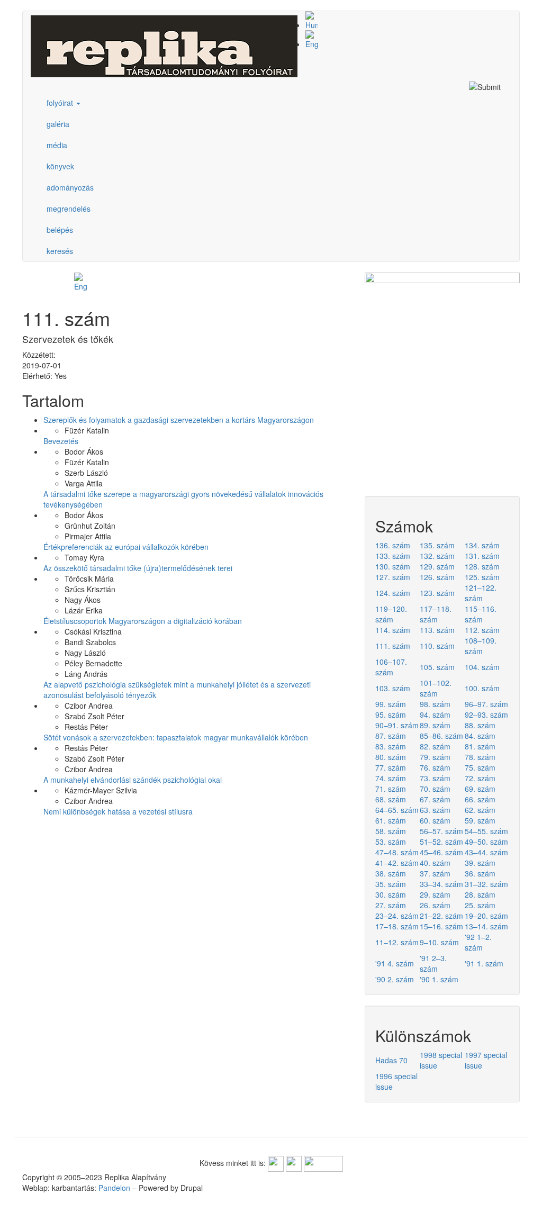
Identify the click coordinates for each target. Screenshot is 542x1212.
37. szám (435, 873)
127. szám (392, 577)
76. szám (435, 767)
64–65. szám (397, 809)
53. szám (390, 841)
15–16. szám (441, 926)
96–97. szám (486, 704)
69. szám (480, 788)
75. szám (480, 767)
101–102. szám (435, 688)
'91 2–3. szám (433, 963)
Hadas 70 (391, 1060)
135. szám (437, 545)
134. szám (482, 545)
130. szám (392, 566)
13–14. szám (486, 926)
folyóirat (61, 102)
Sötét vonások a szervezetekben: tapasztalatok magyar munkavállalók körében (175, 737)
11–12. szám (397, 942)
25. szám (480, 905)
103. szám (392, 688)
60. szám (435, 820)
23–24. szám (397, 915)
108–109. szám (480, 645)
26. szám (435, 905)
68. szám (390, 799)
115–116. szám (480, 614)
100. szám (482, 688)
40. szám (435, 862)
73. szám (435, 778)
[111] (80, 282)
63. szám (435, 809)
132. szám (437, 555)
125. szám (482, 577)
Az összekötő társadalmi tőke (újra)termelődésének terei (137, 568)
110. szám (437, 645)
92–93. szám (486, 714)
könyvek (60, 166)
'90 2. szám (394, 979)
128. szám (482, 566)
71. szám (390, 788)
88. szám (480, 725)
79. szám (435, 757)
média (57, 145)
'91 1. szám (484, 963)
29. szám (435, 894)
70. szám (435, 788)
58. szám (390, 831)
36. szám (480, 873)
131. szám (482, 555)
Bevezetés (60, 441)
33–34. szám (441, 884)
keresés (60, 251)
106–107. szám (391, 666)
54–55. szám (486, 831)
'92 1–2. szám (478, 942)
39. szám (480, 862)
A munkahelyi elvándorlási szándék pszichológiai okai (132, 779)
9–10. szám (439, 942)
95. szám (390, 714)
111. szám (392, 645)
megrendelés (69, 208)
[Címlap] (168, 46)
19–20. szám (486, 915)
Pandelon (114, 1187)
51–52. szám (441, 841)
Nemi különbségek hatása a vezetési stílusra (118, 811)
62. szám (480, 809)
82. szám (435, 746)
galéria (58, 124)
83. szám (390, 746)
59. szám (480, 820)
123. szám (437, 592)
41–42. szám (397, 862)
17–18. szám (397, 926)
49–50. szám (486, 841)
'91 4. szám (394, 963)
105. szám (437, 667)
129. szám (437, 566)
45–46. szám (441, 852)
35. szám (390, 884)
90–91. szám (397, 725)
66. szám (480, 799)
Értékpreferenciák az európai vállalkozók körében (126, 546)
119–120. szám (391, 614)
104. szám (482, 667)
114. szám (392, 630)
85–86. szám (441, 735)
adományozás (70, 187)
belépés (60, 229)
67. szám (435, 799)
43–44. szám (486, 852)
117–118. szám (435, 614)
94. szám (435, 714)
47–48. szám (397, 852)
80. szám (390, 757)
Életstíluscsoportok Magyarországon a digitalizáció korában (142, 621)
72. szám (480, 778)
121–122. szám (480, 592)
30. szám (390, 894)
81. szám (480, 746)
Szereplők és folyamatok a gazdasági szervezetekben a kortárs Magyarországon (178, 419)
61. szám (390, 820)
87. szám (390, 735)
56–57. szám (441, 831)
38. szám (390, 873)
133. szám (392, 555)
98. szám (435, 704)
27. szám (390, 905)
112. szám (482, 630)
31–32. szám (486, 884)
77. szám (390, 767)
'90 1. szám (439, 979)
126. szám (437, 577)
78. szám (480, 757)
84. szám (480, 735)
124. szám (392, 592)
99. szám (390, 704)
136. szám (392, 545)
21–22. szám (441, 915)
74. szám (390, 778)
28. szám (480, 894)
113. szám (437, 630)
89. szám (435, 725)
